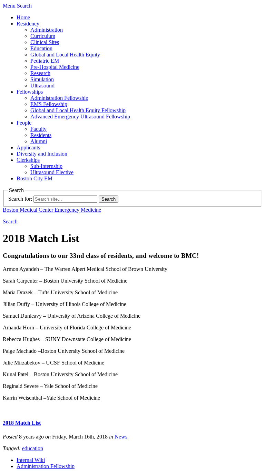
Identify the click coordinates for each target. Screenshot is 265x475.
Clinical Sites (44, 42)
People (24, 123)
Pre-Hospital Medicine (54, 67)
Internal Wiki (31, 460)
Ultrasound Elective (51, 172)
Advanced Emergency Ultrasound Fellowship (80, 116)
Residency (28, 24)
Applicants (28, 147)
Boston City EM (34, 178)
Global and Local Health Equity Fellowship (78, 110)
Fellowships (30, 92)
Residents (40, 135)
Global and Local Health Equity (65, 54)
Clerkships (28, 160)
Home (23, 17)
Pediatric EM (44, 61)
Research (40, 73)
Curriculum (42, 36)
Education (41, 48)
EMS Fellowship (48, 104)
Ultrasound (42, 85)
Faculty (38, 129)
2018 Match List (22, 423)
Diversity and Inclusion (42, 154)
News (121, 437)
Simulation (42, 79)
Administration (46, 30)
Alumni (38, 141)
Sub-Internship (46, 166)
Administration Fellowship (59, 98)
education (32, 448)
